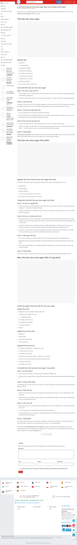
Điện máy (3, 6)
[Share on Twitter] (44, 434)
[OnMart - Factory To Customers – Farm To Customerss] (20, 2)
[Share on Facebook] (42, 434)
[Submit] (44, 2)
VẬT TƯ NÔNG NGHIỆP (6, 27)
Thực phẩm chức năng (6, 11)
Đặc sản (3, 24)
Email (39, 461)
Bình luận (21, 448)
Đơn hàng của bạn (59, 2)
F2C (2, 14)
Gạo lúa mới (4, 22)
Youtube (73, 527)
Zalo (74, 522)
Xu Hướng (3, 8)
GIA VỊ (2, 16)
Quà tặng (3, 32)
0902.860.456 (33, 500)
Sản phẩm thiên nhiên (6, 30)
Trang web (59, 461)
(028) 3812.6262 (25, 500)
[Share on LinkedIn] (51, 434)
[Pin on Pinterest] (48, 434)
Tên (19, 461)
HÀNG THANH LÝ (5, 19)
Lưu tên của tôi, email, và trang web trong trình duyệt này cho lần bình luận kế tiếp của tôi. (44, 468)
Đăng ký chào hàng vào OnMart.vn (31, 502)
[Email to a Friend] (46, 434)
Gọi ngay (73, 536)
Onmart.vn (34, 8)
